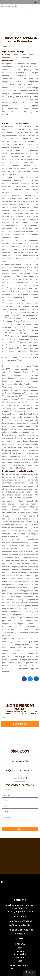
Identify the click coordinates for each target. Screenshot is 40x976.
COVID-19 (20, 934)
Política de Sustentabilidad (20, 930)
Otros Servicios (20, 954)
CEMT (20, 938)
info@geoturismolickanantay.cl (20, 770)
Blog (20, 961)
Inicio (20, 947)
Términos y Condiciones (20, 921)
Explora (20, 957)
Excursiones (20, 951)
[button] (30, 8)
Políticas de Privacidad (20, 925)
